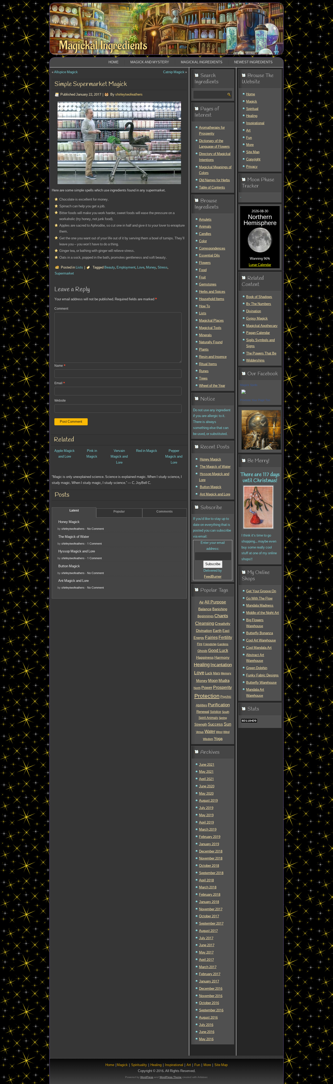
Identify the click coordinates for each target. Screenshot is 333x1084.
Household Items (211, 299)
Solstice (215, 712)
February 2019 (209, 837)
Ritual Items (208, 364)
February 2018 (209, 895)
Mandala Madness (259, 606)
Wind (226, 732)
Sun (227, 724)
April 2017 (206, 960)
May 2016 (206, 1039)
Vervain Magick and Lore (119, 457)
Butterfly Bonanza (259, 633)
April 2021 (206, 779)
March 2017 (207, 967)
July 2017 (206, 938)
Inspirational (255, 123)
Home (113, 62)
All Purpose (215, 602)
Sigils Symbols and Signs (260, 343)
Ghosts (202, 651)
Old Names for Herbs (214, 180)
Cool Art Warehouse (261, 641)
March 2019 (207, 830)
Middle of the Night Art (262, 613)
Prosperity (222, 687)
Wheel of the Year (212, 386)
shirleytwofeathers (129, 95)
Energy (199, 638)
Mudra (224, 680)
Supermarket (64, 274)
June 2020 (206, 786)
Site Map (252, 152)
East (225, 631)
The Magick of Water (73, 537)
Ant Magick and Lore (73, 581)
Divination (204, 631)
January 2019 (209, 844)
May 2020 (206, 794)
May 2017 (206, 953)
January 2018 (209, 902)
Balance (205, 609)
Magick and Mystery (149, 62)
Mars (216, 673)
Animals (205, 227)
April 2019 (206, 823)
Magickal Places (211, 321)
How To (204, 306)
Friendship (209, 644)
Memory (226, 673)
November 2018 (210, 859)
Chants (221, 616)
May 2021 (206, 772)
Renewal (202, 712)
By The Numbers (258, 304)
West (219, 732)
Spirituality (139, 1065)
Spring (223, 718)
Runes (204, 371)
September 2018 (211, 873)
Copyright (253, 160)
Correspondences (212, 249)
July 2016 (206, 1025)
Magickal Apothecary (262, 326)
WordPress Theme (170, 1077)
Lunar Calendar (260, 265)
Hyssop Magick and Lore (76, 552)
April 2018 (206, 880)
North (197, 688)
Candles (205, 234)
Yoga (218, 739)
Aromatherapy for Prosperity (212, 131)
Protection (207, 696)
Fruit (202, 278)
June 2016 (206, 1032)
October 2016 (209, 1003)
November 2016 (210, 996)
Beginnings (205, 616)
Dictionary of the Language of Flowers (214, 144)
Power (206, 687)
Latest (74, 510)
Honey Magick (69, 522)
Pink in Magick (91, 454)
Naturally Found (210, 342)
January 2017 (209, 982)
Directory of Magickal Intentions (214, 157)
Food (203, 270)
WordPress (146, 1077)
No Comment (95, 529)
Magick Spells (249, 385)
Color (203, 241)
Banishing (219, 609)
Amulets (205, 220)
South (225, 712)
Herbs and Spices (212, 292)
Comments (164, 511)
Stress (163, 268)
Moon (213, 680)
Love (140, 268)
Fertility (225, 637)
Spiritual (252, 109)
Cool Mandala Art (259, 648)
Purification (219, 705)
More (250, 145)
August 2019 (208, 801)
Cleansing (204, 623)
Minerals (205, 335)
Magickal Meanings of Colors (215, 170)
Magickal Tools (210, 328)
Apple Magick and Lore (64, 454)
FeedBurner (212, 577)
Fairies (211, 637)
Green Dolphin (256, 668)
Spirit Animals (208, 718)
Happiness (205, 658)
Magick (251, 102)
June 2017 (206, 945)
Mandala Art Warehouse (255, 693)
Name (60, 366)
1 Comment (94, 543)
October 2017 (209, 916)
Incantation (221, 665)
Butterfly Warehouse (261, 683)
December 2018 (210, 852)
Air (201, 603)
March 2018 (207, 887)
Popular (119, 511)
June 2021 (206, 765)
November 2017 (210, 909)
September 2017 (211, 924)
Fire (199, 644)
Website (60, 400)
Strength (200, 725)
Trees (203, 379)
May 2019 (206, 815)
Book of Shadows (259, 297)
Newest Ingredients (253, 62)
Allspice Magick (66, 72)
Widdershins (255, 361)
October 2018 (209, 866)
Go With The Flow (259, 599)
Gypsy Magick (257, 319)
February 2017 (209, 974)
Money (151, 268)
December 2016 (210, 989)
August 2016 (208, 1018)
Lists (79, 268)
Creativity (222, 624)
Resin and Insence (213, 357)
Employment (126, 268)
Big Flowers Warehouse (255, 623)
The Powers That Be (261, 354)
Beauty (109, 268)
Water (209, 731)
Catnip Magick (173, 72)
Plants (204, 350)
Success (215, 724)
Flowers (205, 263)
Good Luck (218, 651)
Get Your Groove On (261, 591)
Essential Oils (209, 256)
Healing (202, 665)
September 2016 (211, 1010)
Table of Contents (212, 188)
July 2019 (206, 808)
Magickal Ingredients (103, 45)
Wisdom (208, 739)
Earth (217, 631)
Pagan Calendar (258, 333)
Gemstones (207, 285)
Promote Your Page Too (255, 400)
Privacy (252, 167)
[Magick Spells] (243, 394)
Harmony (221, 658)
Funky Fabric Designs (262, 675)
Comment (61, 309)
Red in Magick (146, 451)
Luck (208, 673)
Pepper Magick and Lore (173, 457)
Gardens (222, 644)
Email (59, 383)
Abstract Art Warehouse (255, 658)
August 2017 (208, 931)
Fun (249, 138)
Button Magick (69, 566)
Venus (200, 732)
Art (248, 131)
